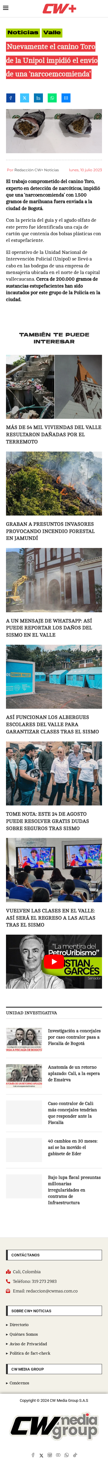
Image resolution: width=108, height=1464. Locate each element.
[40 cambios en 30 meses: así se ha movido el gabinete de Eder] (24, 1150)
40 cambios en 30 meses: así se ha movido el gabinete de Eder (73, 1147)
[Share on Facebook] (10, 99)
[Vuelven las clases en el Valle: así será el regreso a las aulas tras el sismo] (54, 870)
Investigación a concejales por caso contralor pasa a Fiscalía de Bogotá (74, 1037)
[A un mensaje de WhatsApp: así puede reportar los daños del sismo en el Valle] (54, 580)
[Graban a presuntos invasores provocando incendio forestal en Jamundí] (54, 484)
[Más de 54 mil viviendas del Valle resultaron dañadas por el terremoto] (54, 387)
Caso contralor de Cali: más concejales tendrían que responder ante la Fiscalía (72, 1113)
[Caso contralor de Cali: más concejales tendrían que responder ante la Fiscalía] (24, 1112)
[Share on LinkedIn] (38, 99)
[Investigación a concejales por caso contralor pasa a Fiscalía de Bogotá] (24, 1040)
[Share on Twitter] (24, 99)
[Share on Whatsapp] (52, 99)
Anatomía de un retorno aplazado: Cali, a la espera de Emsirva (74, 1073)
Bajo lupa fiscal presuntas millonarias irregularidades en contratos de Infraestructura (74, 1190)
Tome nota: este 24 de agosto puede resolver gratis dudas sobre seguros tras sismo (47, 821)
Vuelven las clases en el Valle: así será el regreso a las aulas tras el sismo (50, 918)
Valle (52, 33)
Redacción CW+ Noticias (36, 170)
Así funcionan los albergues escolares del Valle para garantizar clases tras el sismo (52, 724)
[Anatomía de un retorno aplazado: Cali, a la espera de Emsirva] (24, 1076)
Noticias (23, 33)
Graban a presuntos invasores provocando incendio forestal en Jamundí (50, 531)
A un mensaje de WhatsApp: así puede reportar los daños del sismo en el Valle (49, 628)
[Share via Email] (66, 99)
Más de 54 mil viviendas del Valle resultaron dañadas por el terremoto (53, 435)
